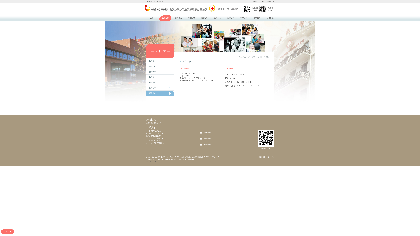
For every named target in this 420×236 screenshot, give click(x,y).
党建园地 (191, 18)
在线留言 (8, 231)
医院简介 (152, 61)
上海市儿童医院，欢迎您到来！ (155, 1)
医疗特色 (217, 18)
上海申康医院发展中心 (153, 123)
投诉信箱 (207, 144)
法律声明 (271, 157)
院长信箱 (207, 132)
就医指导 (204, 18)
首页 (152, 18)
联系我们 (152, 93)
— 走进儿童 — (160, 51)
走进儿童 (165, 18)
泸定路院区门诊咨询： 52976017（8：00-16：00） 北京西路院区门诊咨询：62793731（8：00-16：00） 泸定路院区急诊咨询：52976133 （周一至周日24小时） (157, 137)
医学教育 (256, 18)
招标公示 (230, 18)
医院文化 (152, 77)
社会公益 (270, 18)
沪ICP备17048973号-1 (153, 162)
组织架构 (152, 66)
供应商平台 (270, 1)
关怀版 (262, 1)
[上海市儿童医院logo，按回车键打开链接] (186, 9)
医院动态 (178, 18)
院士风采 (152, 72)
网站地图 (262, 157)
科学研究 (243, 18)
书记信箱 (207, 138)
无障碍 (255, 1)
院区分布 (152, 88)
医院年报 (152, 82)
